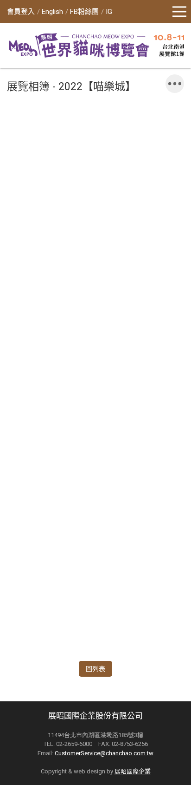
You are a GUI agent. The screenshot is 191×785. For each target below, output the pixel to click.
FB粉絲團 (84, 11)
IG (109, 11)
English (52, 11)
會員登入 (21, 11)
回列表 (95, 669)
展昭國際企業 (133, 771)
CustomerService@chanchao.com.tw (104, 753)
